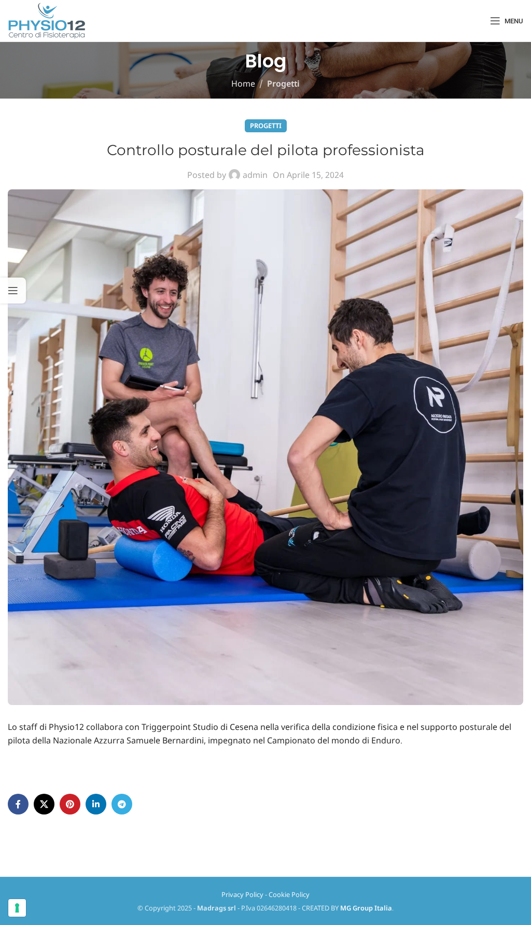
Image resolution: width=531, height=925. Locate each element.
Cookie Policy (289, 894)
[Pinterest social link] (70, 804)
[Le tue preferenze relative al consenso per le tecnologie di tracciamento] (17, 908)
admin (255, 175)
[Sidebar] (13, 290)
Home (243, 83)
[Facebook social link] (18, 804)
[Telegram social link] (121, 804)
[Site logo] (47, 20)
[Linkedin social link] (96, 804)
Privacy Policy (242, 894)
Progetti (283, 83)
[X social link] (44, 804)
